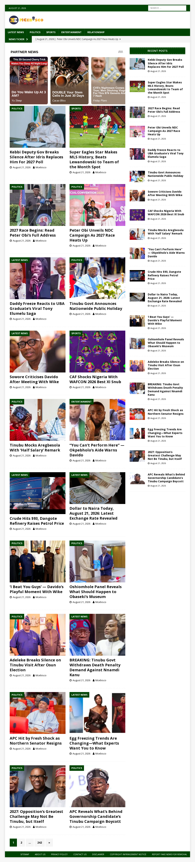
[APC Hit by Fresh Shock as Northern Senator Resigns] (38, 713)
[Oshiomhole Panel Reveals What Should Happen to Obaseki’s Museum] (97, 561)
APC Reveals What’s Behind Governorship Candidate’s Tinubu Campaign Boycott (96, 816)
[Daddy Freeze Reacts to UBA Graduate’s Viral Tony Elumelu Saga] (38, 278)
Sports (50, 32)
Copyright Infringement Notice (128, 854)
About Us (40, 854)
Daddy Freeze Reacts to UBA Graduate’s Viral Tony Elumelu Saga (37, 308)
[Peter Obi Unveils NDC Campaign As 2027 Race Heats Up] (97, 205)
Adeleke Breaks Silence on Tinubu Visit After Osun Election (35, 664)
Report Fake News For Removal (169, 854)
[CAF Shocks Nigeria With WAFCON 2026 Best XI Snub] (97, 351)
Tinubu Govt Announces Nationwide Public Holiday (96, 306)
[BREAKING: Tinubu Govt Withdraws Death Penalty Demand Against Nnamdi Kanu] (97, 635)
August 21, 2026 (21, 167)
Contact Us (79, 854)
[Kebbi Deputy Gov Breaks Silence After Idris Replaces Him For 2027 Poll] (38, 127)
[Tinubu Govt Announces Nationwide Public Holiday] (97, 278)
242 (39, 842)
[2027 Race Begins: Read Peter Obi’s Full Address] (38, 205)
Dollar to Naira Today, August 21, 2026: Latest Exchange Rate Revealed (93, 513)
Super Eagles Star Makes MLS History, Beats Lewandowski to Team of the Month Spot (94, 159)
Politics (35, 32)
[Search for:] (167, 8)
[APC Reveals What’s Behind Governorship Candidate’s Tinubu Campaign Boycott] (97, 786)
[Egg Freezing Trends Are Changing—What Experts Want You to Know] (97, 713)
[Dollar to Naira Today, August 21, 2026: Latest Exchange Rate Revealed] (97, 488)
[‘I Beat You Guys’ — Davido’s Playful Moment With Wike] (38, 561)
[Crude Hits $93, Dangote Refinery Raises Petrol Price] (38, 493)
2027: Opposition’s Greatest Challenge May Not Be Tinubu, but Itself (36, 816)
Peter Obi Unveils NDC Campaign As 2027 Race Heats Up (92, 235)
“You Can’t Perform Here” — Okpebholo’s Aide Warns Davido (97, 450)
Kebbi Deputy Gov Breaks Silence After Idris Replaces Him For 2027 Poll (36, 156)
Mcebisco (41, 167)
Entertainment (71, 32)
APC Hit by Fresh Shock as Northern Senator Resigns (36, 741)
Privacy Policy (59, 854)
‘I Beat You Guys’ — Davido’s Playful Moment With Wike (37, 589)
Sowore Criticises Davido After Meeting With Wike (34, 379)
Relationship (96, 32)
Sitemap (24, 854)
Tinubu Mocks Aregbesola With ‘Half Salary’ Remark (35, 448)
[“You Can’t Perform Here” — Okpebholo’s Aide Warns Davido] (97, 420)
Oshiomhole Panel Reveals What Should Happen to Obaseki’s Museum (96, 591)
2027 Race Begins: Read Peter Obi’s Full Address (33, 233)
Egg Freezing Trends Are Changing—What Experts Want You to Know (94, 743)
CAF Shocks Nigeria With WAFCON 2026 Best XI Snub (95, 379)
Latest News (16, 32)
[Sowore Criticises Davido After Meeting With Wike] (38, 351)
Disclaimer (98, 854)
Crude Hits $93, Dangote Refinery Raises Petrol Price (37, 521)
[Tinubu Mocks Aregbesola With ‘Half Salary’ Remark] (38, 420)
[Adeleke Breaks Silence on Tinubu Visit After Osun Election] (38, 635)
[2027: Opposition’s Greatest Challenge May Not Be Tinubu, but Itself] (38, 786)
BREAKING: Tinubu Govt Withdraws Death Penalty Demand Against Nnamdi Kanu (95, 667)
